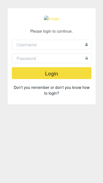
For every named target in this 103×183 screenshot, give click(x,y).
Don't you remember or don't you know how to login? (52, 90)
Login (51, 73)
